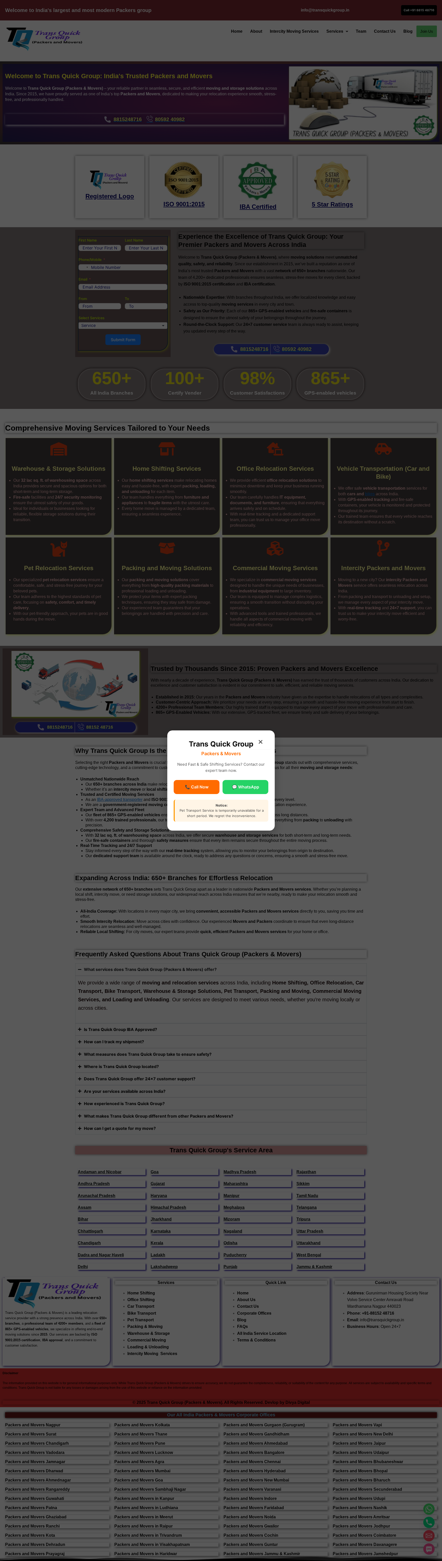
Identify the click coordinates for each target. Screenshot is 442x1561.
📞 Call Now (196, 786)
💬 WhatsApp (245, 786)
